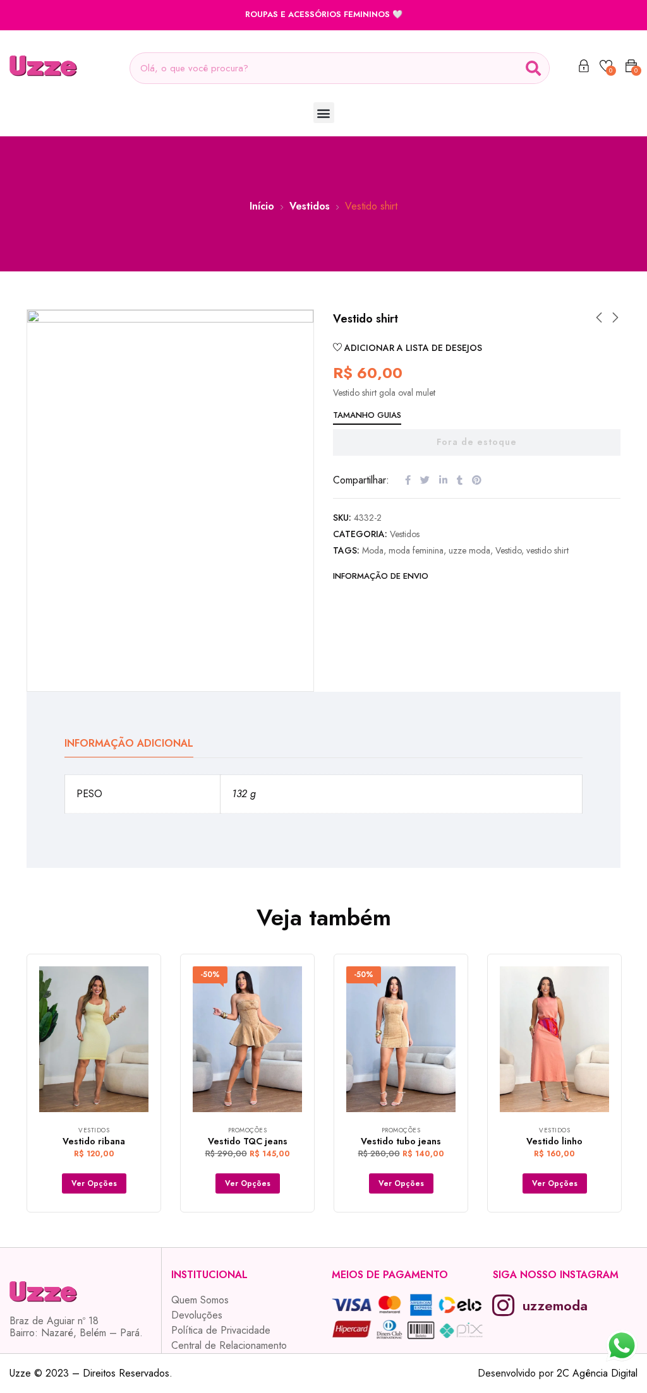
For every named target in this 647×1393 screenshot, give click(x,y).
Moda (373, 550)
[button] (323, 112)
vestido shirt (547, 550)
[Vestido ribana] (93, 1039)
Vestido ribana (94, 1141)
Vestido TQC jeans (247, 1141)
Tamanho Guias (367, 415)
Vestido (508, 550)
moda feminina (416, 550)
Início (262, 206)
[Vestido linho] (554, 1039)
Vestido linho (554, 1141)
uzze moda (469, 550)
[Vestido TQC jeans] (247, 1039)
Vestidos (309, 206)
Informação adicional (128, 743)
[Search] (533, 68)
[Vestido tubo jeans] (401, 1039)
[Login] (583, 68)
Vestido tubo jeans (401, 1141)
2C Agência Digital (597, 1373)
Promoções (247, 1130)
